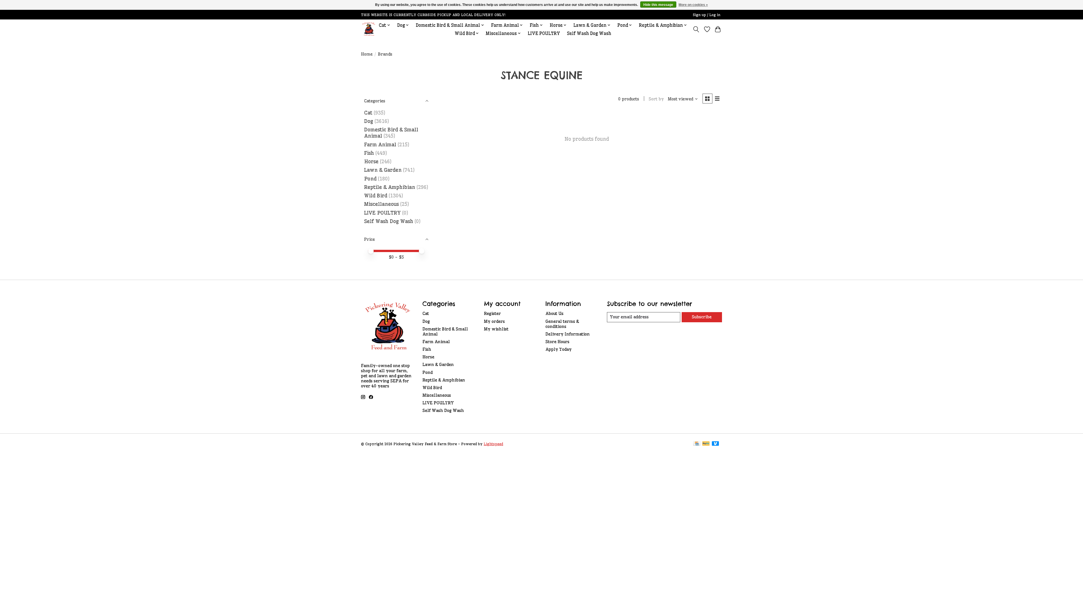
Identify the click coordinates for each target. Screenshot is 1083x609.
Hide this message (658, 5)
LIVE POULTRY (544, 33)
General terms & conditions (562, 324)
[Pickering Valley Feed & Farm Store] (369, 29)
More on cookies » (693, 5)
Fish (369, 153)
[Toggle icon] (696, 29)
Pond (370, 179)
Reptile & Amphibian (389, 187)
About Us (554, 313)
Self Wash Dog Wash (589, 33)
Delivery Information (567, 334)
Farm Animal (380, 145)
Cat (368, 113)
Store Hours (557, 341)
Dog (368, 121)
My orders (494, 321)
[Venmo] (715, 444)
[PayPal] (706, 444)
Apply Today (558, 349)
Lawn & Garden (383, 170)
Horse (371, 161)
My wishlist (496, 329)
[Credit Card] (696, 444)
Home (367, 54)
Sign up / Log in (706, 15)
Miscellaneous (381, 204)
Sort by (656, 99)
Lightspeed (493, 444)
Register (492, 313)
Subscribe (702, 316)
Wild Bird (375, 196)
